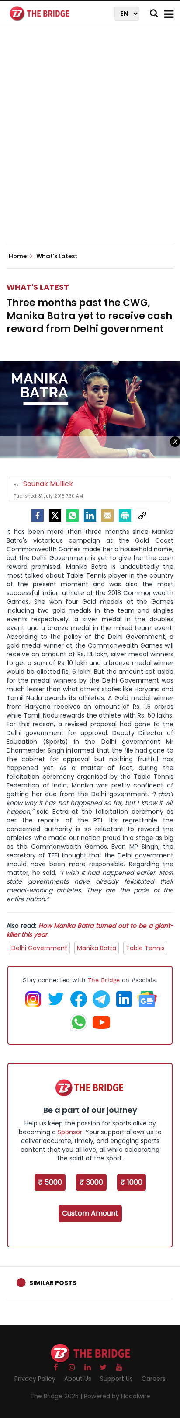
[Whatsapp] (72, 515)
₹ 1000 (131, 1182)
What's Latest (38, 287)
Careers (154, 1378)
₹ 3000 (91, 1182)
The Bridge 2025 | (57, 1396)
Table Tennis (145, 948)
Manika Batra (96, 948)
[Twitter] (55, 515)
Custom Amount (90, 1213)
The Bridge (104, 979)
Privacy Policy (34, 1378)
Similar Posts (52, 1283)
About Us (77, 1378)
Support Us (116, 1378)
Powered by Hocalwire (117, 1396)
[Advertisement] (90, 142)
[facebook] (37, 515)
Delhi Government (39, 948)
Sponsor (70, 1132)
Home (18, 256)
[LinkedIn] (90, 515)
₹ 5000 (50, 1182)
